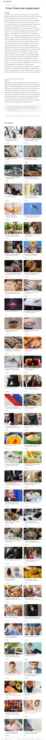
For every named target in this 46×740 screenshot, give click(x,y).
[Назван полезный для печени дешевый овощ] (33, 345)
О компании (6, 739)
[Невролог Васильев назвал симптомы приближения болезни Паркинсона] (13, 651)
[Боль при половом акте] (13, 193)
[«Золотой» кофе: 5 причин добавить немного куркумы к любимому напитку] (33, 575)
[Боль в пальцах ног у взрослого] (33, 632)
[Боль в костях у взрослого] (13, 613)
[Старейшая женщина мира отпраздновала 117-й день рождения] (13, 728)
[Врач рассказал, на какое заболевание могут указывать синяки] (33, 154)
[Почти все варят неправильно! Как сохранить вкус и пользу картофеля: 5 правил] (33, 441)
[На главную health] (8, 1)
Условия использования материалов (28, 739)
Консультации (8, 5)
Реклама (10, 739)
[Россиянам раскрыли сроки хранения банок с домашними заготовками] (13, 709)
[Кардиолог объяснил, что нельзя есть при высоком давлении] (33, 269)
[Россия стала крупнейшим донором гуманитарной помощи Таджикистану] (13, 403)
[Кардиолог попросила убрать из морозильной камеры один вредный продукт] (13, 250)
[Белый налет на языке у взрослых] (13, 671)
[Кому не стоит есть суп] (13, 441)
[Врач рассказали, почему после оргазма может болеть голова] (13, 288)
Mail (2, 739)
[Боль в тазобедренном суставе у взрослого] (33, 422)
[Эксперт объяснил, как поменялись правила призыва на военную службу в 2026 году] (13, 479)
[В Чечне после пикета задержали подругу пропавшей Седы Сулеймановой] (33, 135)
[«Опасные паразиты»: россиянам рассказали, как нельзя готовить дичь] (13, 269)
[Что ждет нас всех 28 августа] (13, 307)
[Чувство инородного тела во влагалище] (33, 288)
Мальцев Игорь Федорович (17, 79)
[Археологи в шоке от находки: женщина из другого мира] (13, 460)
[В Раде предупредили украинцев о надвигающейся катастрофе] (33, 212)
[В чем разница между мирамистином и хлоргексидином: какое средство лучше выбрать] (13, 575)
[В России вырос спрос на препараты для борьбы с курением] (13, 632)
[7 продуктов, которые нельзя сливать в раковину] (33, 403)
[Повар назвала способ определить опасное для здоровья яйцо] (13, 212)
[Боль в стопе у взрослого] (33, 709)
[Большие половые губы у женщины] (13, 154)
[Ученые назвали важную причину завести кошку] (13, 537)
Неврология (14, 5)
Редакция (19, 739)
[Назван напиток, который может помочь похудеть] (33, 231)
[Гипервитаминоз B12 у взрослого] (13, 556)
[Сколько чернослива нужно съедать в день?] (13, 326)
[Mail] (4, 1)
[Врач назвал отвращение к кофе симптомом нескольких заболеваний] (33, 671)
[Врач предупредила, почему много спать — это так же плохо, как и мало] (13, 365)
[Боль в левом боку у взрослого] (33, 498)
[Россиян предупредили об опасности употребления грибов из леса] (33, 537)
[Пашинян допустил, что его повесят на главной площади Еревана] (13, 498)
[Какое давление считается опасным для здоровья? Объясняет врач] (13, 135)
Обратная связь (38, 739)
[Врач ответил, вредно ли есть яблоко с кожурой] (33, 365)
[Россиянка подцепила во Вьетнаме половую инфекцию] (33, 193)
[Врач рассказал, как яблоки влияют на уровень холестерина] (33, 173)
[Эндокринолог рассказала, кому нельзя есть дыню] (33, 460)
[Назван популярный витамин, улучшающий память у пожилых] (13, 231)
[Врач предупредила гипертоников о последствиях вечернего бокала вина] (33, 594)
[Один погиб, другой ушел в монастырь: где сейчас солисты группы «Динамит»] (33, 384)
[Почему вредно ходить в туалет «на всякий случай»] (33, 479)
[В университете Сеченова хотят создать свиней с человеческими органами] (13, 345)
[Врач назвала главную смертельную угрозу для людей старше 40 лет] (13, 690)
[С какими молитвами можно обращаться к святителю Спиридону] (33, 250)
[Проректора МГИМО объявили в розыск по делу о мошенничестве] (33, 613)
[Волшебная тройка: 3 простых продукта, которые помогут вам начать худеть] (13, 594)
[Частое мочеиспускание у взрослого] (33, 690)
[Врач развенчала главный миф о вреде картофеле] (13, 518)
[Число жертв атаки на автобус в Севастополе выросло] (33, 307)
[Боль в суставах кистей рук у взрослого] (33, 326)
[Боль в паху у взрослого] (33, 651)
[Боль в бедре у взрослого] (13, 384)
